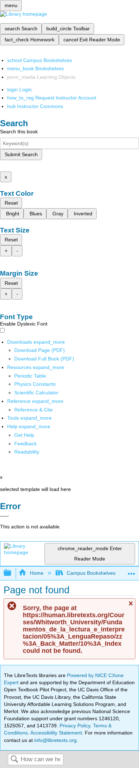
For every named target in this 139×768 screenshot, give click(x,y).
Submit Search (21, 154)
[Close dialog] (4, 516)
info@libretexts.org (55, 740)
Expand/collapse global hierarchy (12, 573)
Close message (130, 606)
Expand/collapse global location (131, 571)
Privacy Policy (75, 725)
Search (14, 759)
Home (37, 573)
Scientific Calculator (36, 392)
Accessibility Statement (56, 733)
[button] (25, 443)
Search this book (19, 131)
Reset (11, 203)
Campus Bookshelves (91, 573)
